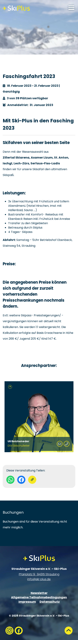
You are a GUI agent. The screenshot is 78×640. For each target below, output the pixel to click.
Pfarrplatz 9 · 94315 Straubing (39, 574)
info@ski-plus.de (39, 579)
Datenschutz (50, 602)
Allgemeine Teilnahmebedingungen (39, 597)
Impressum (27, 602)
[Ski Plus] (16, 8)
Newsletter (39, 593)
